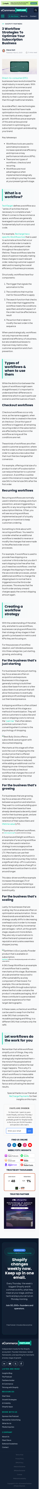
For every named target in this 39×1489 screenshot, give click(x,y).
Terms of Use (19, 1455)
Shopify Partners (13, 24)
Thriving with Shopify (10, 1387)
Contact (33, 16)
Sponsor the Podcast (10, 1416)
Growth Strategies (9, 1399)
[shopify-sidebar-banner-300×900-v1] (19, 1212)
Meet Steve (6, 1440)
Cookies (19, 1474)
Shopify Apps (7, 1407)
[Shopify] (19, 3)
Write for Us (6, 1423)
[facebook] (9, 1145)
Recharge (19, 233)
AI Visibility (6, 1403)
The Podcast (7, 1377)
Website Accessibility (19, 1478)
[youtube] (30, 1145)
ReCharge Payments (19, 1096)
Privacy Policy (19, 1458)
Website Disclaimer (19, 1466)
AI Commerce (7, 1384)
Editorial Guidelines (10, 1444)
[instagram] (25, 1145)
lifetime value (8, 824)
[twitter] (20, 1145)
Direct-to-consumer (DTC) (15, 78)
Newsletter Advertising (11, 1420)
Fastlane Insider (8, 1380)
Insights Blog (7, 1373)
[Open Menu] (2, 16)
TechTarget (7, 205)
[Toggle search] (36, 10)
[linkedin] (14, 1145)
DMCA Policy (19, 1462)
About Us (23, 16)
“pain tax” (10, 721)
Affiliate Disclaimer (19, 1470)
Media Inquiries (8, 1427)
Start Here (6, 1396)
